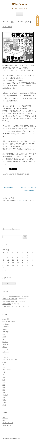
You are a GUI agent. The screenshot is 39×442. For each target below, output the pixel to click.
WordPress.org (6, 425)
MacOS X (5, 329)
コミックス (5, 352)
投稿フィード (6, 420)
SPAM (4, 337)
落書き (4, 400)
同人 (3, 382)
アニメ (4, 347)
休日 (3, 375)
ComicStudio (6, 324)
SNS (3, 334)
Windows (5, 342)
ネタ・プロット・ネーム (9, 359)
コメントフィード (7, 423)
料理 (3, 390)
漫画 (3, 392)
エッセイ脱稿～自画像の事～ (11, 296)
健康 (3, 377)
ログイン (21, 200)
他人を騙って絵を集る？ (9, 299)
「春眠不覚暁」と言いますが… (11, 306)
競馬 (3, 397)
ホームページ (6, 369)
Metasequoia (6, 332)
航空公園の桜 (6, 304)
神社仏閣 (5, 395)
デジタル (5, 357)
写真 (3, 380)
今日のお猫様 (7, 187)
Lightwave (5, 326)
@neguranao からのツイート (11, 229)
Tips (3, 339)
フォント (5, 364)
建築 (3, 387)
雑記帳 (12, 174)
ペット (4, 367)
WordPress (5, 344)
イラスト (5, 349)
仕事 (3, 372)
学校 (3, 385)
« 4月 (4, 270)
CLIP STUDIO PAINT (8, 321)
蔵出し (4, 402)
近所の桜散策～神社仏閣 (9, 301)
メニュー (19, 13)
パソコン (5, 362)
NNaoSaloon (19, 4)
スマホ (4, 354)
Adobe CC (5, 319)
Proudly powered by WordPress (11, 438)
